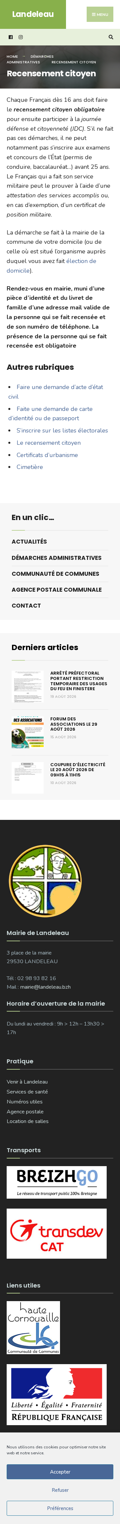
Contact (26, 606)
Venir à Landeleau (27, 1082)
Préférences (60, 1508)
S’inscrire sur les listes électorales (62, 430)
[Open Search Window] (110, 37)
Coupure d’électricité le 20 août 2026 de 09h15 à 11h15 (77, 770)
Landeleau (33, 14)
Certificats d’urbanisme (47, 455)
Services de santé (27, 1091)
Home (12, 56)
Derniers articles (45, 647)
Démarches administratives (30, 59)
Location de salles (28, 1121)
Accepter (60, 1472)
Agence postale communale (57, 590)
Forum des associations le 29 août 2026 (73, 724)
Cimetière (30, 467)
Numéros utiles (25, 1101)
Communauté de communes (55, 574)
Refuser (60, 1490)
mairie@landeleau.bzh (45, 987)
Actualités (29, 542)
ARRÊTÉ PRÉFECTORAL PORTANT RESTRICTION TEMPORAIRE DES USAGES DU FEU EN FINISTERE (78, 681)
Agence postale (25, 1111)
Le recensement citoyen (49, 443)
